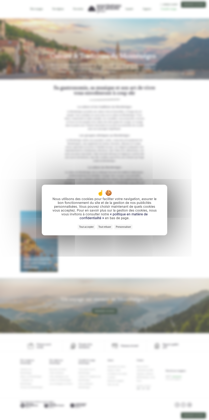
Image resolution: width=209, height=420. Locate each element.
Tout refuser (104, 227)
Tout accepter (86, 227)
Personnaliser (123, 227)
